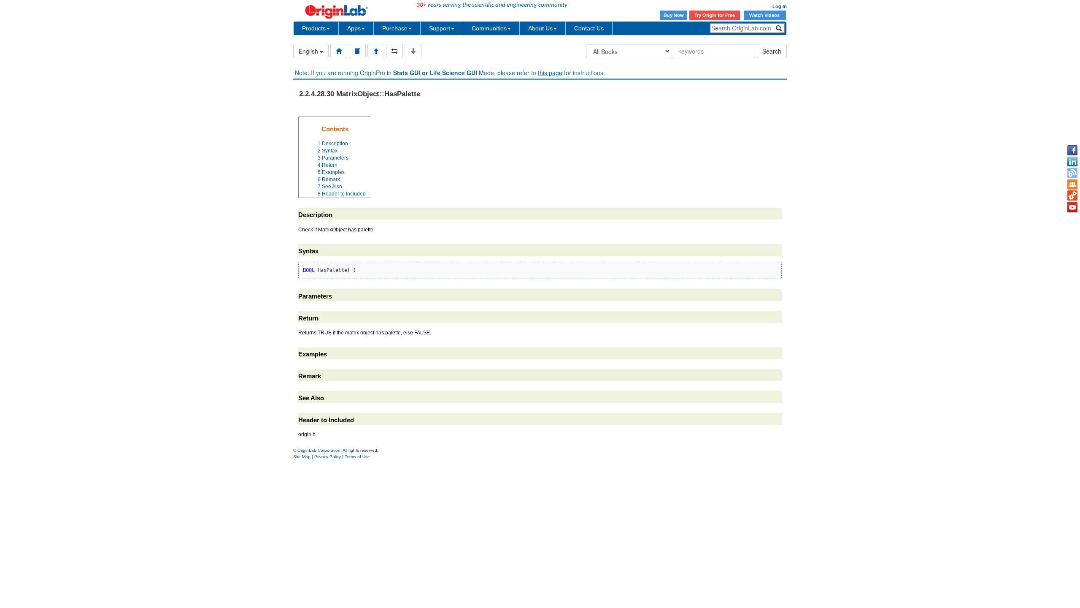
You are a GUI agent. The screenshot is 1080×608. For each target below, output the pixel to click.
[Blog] (1072, 173)
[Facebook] (1072, 150)
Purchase (395, 28)
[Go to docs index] (338, 51)
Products (314, 28)
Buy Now (674, 15)
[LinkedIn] (1072, 161)
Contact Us (589, 28)
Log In (779, 6)
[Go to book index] (357, 51)
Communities (489, 28)
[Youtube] (1072, 207)
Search (771, 51)
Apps (354, 28)
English (309, 51)
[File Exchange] (1072, 195)
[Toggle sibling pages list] (394, 51)
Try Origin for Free (714, 15)
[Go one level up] (375, 51)
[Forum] (1072, 184)
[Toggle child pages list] (413, 51)
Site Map (301, 456)
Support (439, 28)
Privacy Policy (327, 456)
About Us (540, 28)
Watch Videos (765, 15)
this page (550, 72)
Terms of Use (357, 456)
